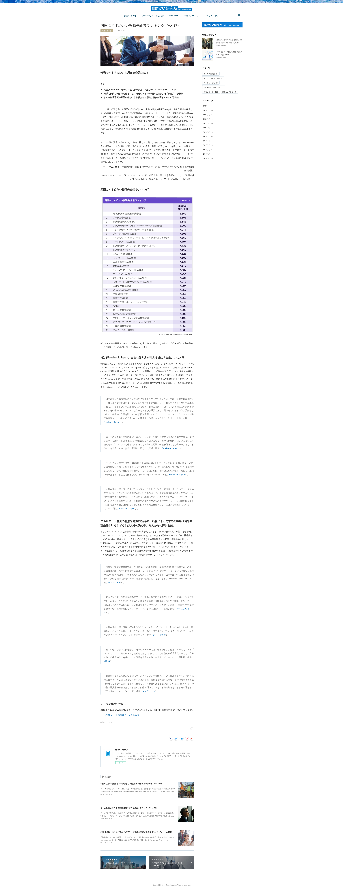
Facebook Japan (112, 422)
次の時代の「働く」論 (153, 15)
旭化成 (107, 661)
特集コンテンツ (191, 15)
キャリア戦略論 (211, 74)
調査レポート (130, 15)
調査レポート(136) (106, 722)
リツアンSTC (114, 582)
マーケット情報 (211, 83)
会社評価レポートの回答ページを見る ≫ (120, 714)
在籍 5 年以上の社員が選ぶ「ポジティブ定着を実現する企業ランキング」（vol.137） (136, 832)
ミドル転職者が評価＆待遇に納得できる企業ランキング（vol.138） (129, 807)
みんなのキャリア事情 (213, 78)
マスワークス (148, 691)
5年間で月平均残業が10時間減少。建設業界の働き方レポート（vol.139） (131, 783)
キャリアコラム (211, 15)
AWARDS (173, 15)
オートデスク (159, 634)
